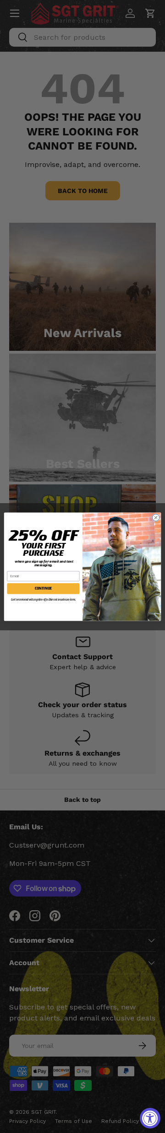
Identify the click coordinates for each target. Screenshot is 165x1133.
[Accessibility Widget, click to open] (150, 1118)
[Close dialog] (155, 517)
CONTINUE (43, 588)
